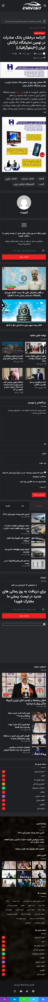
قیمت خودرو (40, 796)
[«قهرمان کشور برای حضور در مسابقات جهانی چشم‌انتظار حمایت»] (39, 739)
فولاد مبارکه (41, 910)
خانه (42, 27)
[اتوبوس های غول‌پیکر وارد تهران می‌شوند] (38, 541)
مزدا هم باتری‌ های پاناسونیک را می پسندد (16, 562)
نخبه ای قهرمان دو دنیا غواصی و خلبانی (38, 383)
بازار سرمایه (16, 901)
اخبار (42, 775)
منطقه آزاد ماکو (26, 914)
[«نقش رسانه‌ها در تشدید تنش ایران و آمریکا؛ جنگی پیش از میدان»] (39, 865)
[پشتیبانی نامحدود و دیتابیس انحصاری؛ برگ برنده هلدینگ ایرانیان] (39, 751)
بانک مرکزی (10, 178)
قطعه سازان (40, 800)
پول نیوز (19, 92)
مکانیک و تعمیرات (38, 788)
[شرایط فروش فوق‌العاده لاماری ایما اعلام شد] (38, 553)
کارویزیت (39, 53)
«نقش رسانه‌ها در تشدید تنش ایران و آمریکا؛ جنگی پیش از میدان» (26, 702)
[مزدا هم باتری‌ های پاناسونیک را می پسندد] (38, 564)
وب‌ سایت (42, 463)
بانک (40, 178)
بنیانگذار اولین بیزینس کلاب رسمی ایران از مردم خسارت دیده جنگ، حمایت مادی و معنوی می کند (13, 386)
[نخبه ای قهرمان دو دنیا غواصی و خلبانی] (35, 374)
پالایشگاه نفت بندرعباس (37, 918)
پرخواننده (38, 505)
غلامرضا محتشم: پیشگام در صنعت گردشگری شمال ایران (13, 357)
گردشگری (28, 923)
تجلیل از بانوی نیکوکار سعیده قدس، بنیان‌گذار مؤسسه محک (35, 358)
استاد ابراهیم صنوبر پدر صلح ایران (34, 901)
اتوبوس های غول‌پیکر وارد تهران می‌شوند (18, 539)
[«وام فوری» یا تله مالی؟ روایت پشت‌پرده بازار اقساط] (39, 728)
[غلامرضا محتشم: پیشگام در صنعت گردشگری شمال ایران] (12, 348)
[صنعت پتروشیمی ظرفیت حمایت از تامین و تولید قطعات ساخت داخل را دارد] (38, 529)
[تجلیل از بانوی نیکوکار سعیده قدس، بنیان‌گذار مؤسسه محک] (35, 348)
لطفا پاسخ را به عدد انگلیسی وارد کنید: (33, 481)
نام (44, 444)
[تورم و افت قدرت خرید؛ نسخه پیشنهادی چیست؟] (39, 716)
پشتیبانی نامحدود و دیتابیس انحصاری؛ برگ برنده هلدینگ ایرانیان (17, 748)
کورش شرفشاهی (39, 923)
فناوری (42, 804)
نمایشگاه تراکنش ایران (23, 184)
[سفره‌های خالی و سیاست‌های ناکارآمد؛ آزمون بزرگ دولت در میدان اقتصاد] (9, 874)
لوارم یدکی (40, 808)
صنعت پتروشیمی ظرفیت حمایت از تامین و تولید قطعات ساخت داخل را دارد (16, 528)
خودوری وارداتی (38, 784)
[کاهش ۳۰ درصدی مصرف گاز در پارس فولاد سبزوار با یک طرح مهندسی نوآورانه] (39, 883)
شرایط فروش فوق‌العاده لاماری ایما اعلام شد (17, 550)
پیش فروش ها (39, 779)
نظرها (8, 505)
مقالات (42, 792)
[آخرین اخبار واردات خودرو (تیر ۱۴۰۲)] (38, 518)
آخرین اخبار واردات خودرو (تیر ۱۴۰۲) (16, 514)
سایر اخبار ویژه (34, 27)
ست (40, 184)
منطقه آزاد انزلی (39, 914)
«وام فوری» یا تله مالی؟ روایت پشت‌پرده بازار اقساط (19, 726)
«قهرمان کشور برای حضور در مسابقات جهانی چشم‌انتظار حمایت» (16, 737)
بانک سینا (42, 905)
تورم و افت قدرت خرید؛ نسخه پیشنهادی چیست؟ (19, 714)
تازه (22, 505)
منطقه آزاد (9, 910)
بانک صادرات (26, 178)
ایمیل (43, 453)
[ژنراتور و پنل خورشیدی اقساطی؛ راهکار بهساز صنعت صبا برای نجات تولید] (24, 883)
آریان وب (17, 984)
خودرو (22, 905)
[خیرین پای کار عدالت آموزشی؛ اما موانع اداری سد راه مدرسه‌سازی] (9, 883)
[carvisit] (32, 5)
